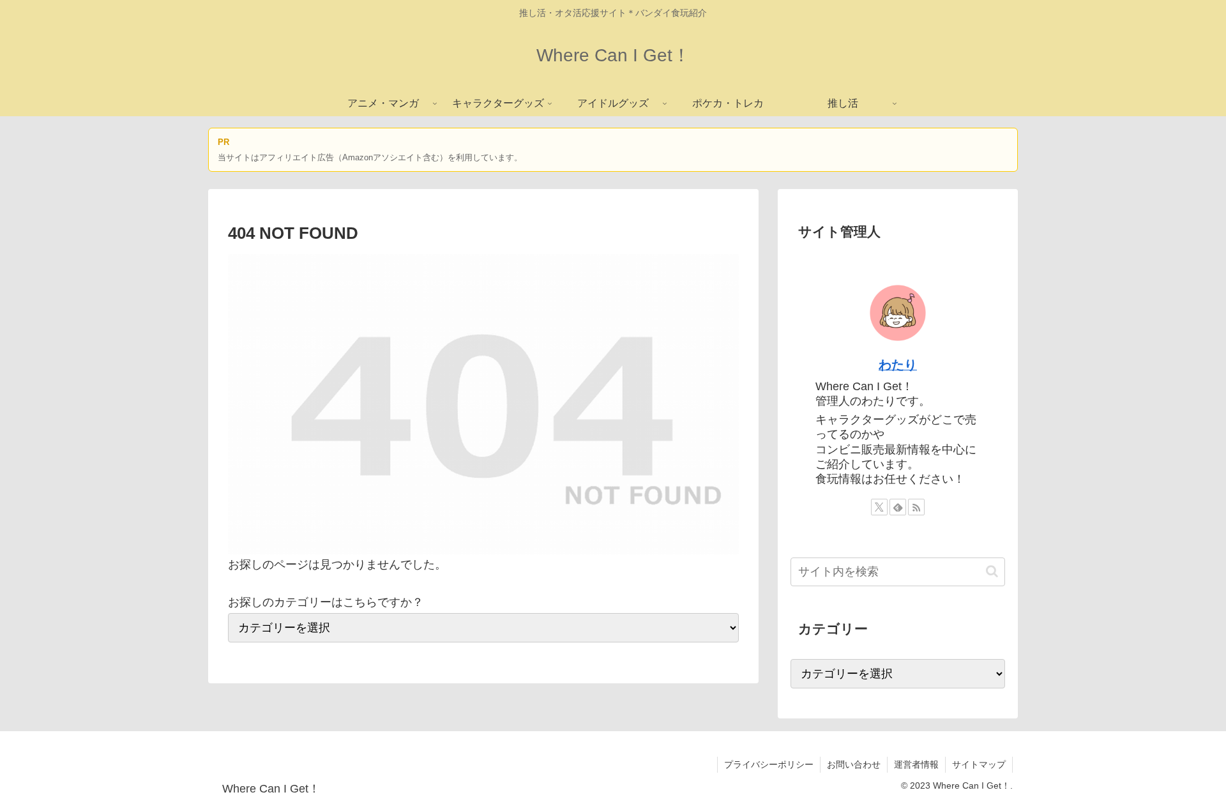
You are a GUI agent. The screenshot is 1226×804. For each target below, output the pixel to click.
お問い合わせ (854, 764)
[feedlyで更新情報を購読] (897, 507)
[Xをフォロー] (879, 507)
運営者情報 (916, 764)
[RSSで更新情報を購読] (916, 507)
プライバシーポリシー (769, 764)
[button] (992, 571)
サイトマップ (979, 764)
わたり (898, 365)
